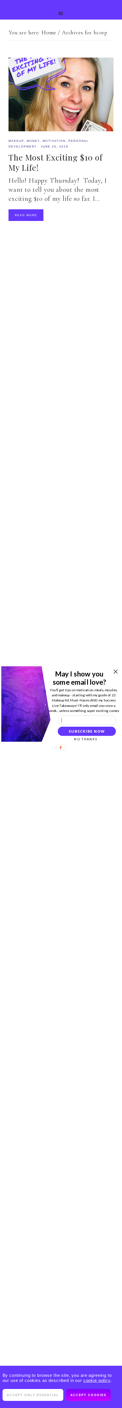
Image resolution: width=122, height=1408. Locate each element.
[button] (79, 677)
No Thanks (85, 739)
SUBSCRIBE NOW (87, 731)
